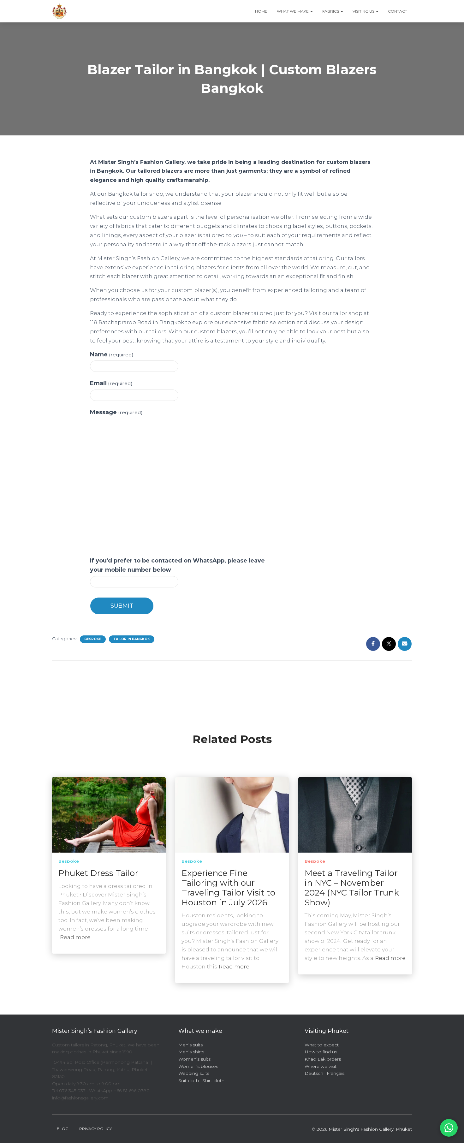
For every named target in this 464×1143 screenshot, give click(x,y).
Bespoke (92, 639)
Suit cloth (188, 1080)
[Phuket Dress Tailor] (109, 814)
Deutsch (314, 1073)
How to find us (321, 1052)
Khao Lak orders (323, 1059)
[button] (311, 11)
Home (261, 11)
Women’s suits (194, 1059)
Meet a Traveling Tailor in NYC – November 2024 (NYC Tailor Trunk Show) (352, 888)
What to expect (322, 1045)
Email (111, 383)
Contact (397, 11)
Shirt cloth (213, 1080)
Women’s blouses (198, 1066)
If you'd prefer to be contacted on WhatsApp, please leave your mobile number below (177, 565)
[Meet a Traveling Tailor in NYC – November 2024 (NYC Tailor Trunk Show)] (355, 814)
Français (335, 1073)
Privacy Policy (95, 1128)
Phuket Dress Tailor (98, 873)
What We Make (293, 11)
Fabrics (331, 11)
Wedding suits (193, 1073)
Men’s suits (190, 1045)
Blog (62, 1128)
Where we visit (320, 1066)
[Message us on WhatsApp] (449, 1128)
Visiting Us (364, 11)
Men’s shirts (191, 1052)
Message (116, 412)
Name (112, 354)
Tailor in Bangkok (131, 639)
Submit (121, 605)
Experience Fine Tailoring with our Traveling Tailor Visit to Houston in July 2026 (228, 888)
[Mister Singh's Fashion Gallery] (59, 11)
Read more (75, 937)
